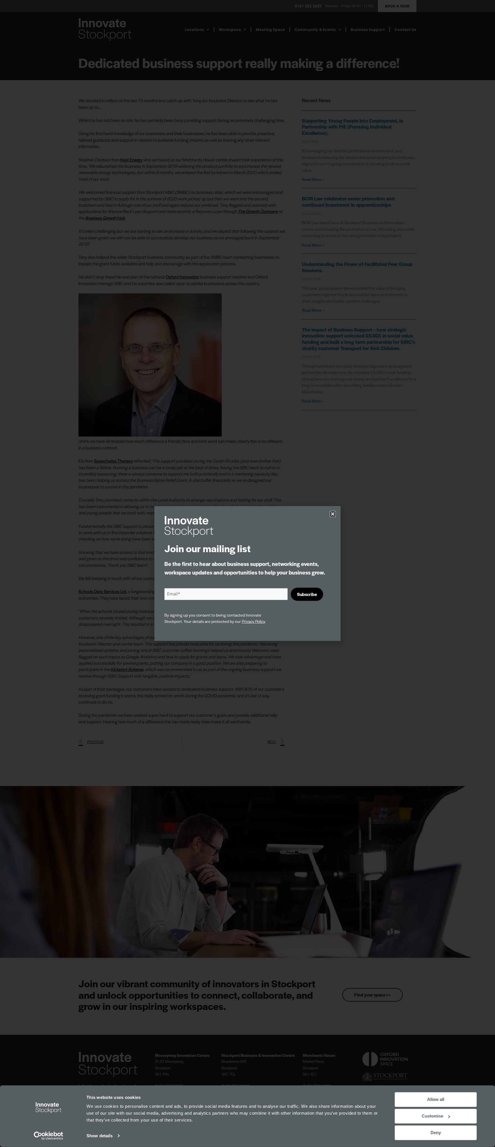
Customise (432, 1116)
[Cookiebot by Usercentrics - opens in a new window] (48, 1136)
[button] (333, 514)
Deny (436, 1132)
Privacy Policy (253, 621)
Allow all (435, 1099)
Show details (100, 1135)
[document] (247, 573)
